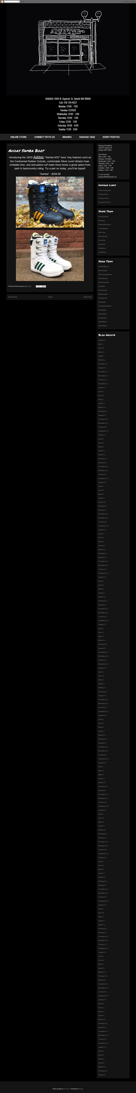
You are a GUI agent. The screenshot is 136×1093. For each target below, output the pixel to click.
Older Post (88, 297)
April (100, 356)
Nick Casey (101, 232)
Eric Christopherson (104, 306)
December (101, 372)
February (101, 364)
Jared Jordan (102, 318)
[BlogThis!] (39, 286)
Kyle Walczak (102, 236)
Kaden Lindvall (103, 216)
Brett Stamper (103, 278)
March (100, 360)
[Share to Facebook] (43, 286)
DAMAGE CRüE (87, 137)
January (100, 368)
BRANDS (67, 137)
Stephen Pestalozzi (104, 224)
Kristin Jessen (102, 290)
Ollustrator (67, 1089)
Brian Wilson (102, 322)
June (99, 348)
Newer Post (12, 297)
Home (50, 297)
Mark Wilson (102, 326)
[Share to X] (41, 286)
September (102, 383)
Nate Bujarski (102, 270)
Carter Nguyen (103, 228)
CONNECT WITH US (44, 137)
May (99, 352)
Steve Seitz (102, 240)
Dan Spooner (102, 298)
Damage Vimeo (103, 194)
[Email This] (37, 286)
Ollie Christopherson (105, 274)
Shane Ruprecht (103, 282)
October (101, 379)
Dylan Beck (102, 248)
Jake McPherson (103, 266)
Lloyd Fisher (102, 252)
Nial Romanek (103, 294)
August (100, 340)
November (101, 376)
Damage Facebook (104, 202)
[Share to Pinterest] (45, 286)
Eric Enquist (102, 310)
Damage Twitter (103, 198)
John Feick (101, 244)
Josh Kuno (101, 220)
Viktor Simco (102, 314)
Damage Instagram (104, 190)
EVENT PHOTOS (111, 137)
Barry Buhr (102, 302)
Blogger (81, 1089)
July (99, 344)
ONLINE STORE (18, 137)
